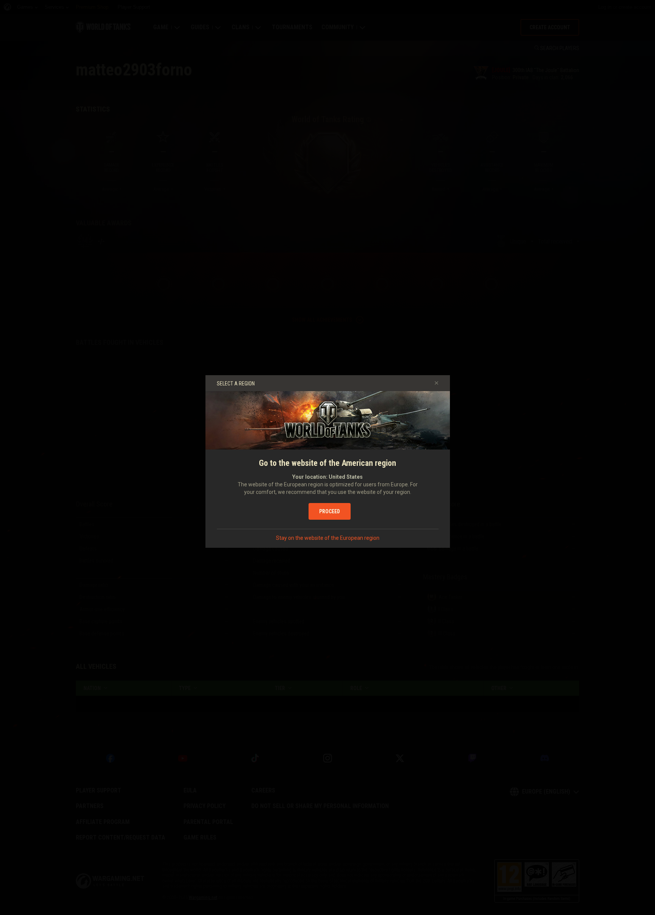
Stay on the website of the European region (327, 538)
